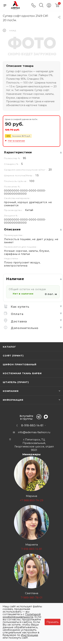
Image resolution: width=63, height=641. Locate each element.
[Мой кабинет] (49, 6)
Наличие (15, 279)
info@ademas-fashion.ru (34, 432)
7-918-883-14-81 (31, 549)
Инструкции (29, 635)
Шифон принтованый (19, 364)
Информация (13, 399)
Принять (52, 622)
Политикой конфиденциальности (22, 615)
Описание (12, 229)
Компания (10, 391)
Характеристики (18, 152)
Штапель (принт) (16, 382)
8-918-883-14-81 (32, 425)
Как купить (19, 306)
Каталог (9, 346)
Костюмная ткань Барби (22, 373)
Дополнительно (24, 328)
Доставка (18, 321)
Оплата (16, 314)
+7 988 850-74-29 (31, 500)
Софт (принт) (13, 355)
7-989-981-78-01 (31, 597)
